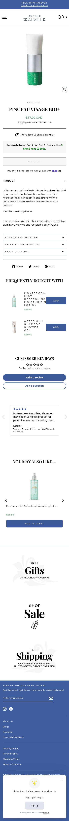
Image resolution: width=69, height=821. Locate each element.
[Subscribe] (51, 698)
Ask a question (17, 252)
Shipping (22, 122)
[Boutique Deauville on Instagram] (5, 709)
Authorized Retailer (21, 238)
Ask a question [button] (34, 385)
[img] (34, 409)
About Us (8, 721)
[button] (34, 181)
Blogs (6, 727)
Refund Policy (10, 754)
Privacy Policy (10, 749)
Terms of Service (12, 764)
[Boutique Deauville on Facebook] (11, 709)
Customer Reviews (13, 737)
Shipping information (22, 244)
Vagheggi (34, 103)
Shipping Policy (11, 759)
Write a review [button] (34, 377)
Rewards (8, 732)
